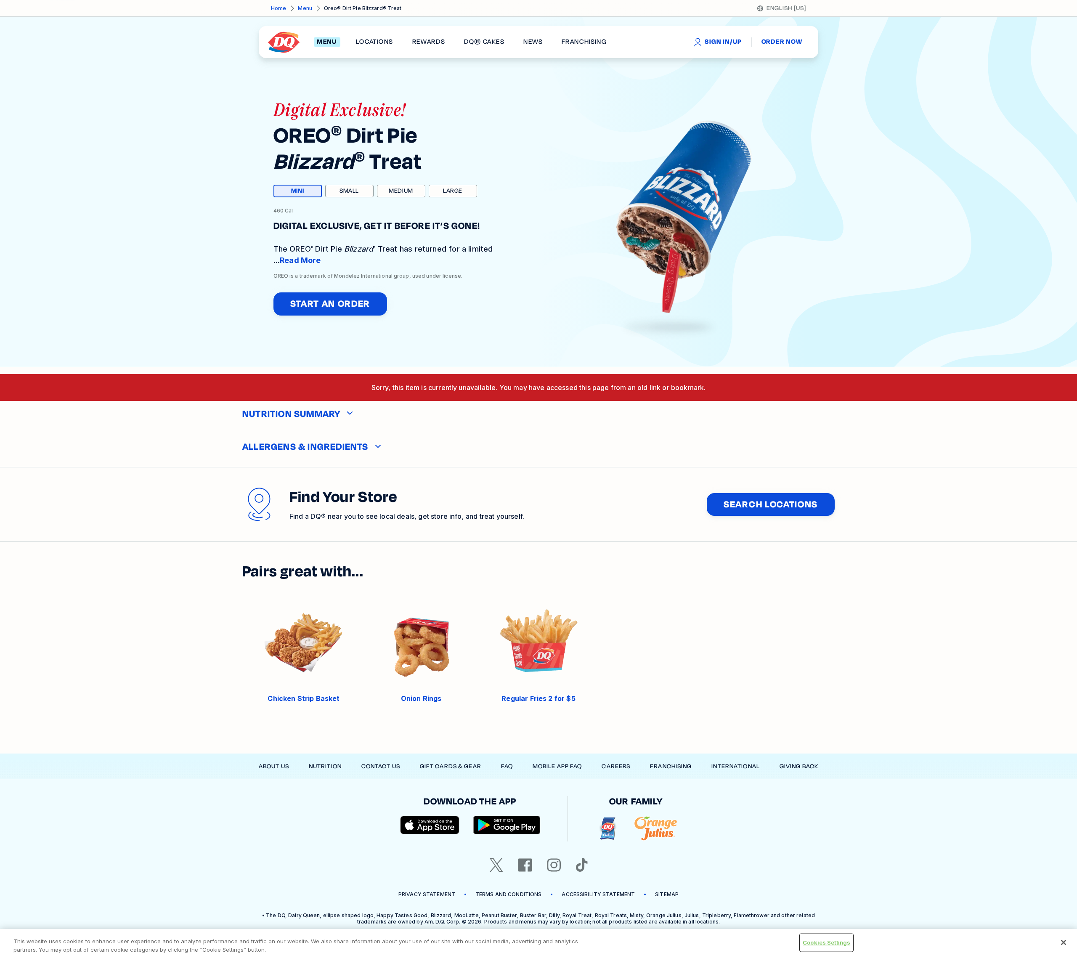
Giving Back (799, 766)
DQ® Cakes (484, 42)
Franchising (671, 766)
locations (374, 42)
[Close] (1063, 942)
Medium (401, 190)
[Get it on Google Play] (507, 825)
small (349, 190)
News (533, 42)
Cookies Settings (826, 942)
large (452, 190)
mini (306, 191)
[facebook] (525, 865)
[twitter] (496, 865)
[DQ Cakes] (608, 828)
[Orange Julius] (655, 828)
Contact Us (380, 766)
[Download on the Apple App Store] (430, 825)
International (735, 766)
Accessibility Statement (598, 894)
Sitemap (667, 894)
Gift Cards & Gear (450, 766)
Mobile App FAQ (557, 766)
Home (278, 8)
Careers (616, 766)
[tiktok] (582, 865)
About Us (274, 766)
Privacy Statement (426, 894)
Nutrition (325, 766)
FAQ (507, 766)
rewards (428, 42)
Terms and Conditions (508, 894)
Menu (305, 8)
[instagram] (554, 865)
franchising (584, 42)
